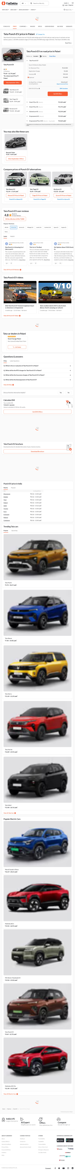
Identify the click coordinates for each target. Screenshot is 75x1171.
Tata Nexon (8, 638)
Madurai (6, 517)
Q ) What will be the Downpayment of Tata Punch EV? (20, 380)
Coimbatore (7, 520)
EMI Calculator (64, 88)
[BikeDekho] (59, 1149)
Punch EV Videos (13, 315)
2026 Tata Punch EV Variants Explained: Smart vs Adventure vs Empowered (19, 307)
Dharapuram (7, 494)
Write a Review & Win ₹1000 (14, 219)
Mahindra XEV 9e (10, 1086)
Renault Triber (10, 152)
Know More (52, 56)
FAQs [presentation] (5, 361)
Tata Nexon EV (10, 189)
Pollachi (6, 503)
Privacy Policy (5, 1147)
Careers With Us (5, 1141)
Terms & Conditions (6, 1144)
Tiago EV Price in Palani (39, 195)
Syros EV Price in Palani (63, 195)
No (68, 392)
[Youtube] (64, 1168)
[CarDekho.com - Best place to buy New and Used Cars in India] (10, 3)
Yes (61, 392)
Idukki (5, 505)
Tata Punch (8, 582)
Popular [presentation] (13, 487)
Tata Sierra (8, 694)
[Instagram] (68, 1168)
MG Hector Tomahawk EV (12, 978)
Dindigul (6, 497)
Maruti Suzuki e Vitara (12, 869)
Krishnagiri (6, 514)
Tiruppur (6, 508)
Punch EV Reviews (14, 269)
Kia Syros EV (58, 189)
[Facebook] (55, 1168)
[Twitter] (59, 1168)
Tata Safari (8, 805)
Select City (68, 9)
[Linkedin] (72, 1168)
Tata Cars (11, 813)
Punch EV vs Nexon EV (15, 199)
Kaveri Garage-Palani (14, 339)
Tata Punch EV (9, 1032)
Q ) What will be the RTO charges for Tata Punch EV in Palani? (23, 370)
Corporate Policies (6, 1149)
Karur (5, 511)
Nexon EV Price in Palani (16, 195)
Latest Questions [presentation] (14, 361)
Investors (4, 1152)
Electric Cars (12, 1094)
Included (35, 56)
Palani (6, 78)
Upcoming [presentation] (14, 530)
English (66, 3)
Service (44, 56)
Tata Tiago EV (34, 189)
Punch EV (6, 26)
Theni (5, 500)
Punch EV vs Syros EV (63, 199)
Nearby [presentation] (6, 487)
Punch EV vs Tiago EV (40, 199)
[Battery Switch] (40, 56)
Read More (68, 43)
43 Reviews (7, 71)
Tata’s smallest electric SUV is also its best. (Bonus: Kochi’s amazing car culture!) (53, 307)
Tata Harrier (8, 749)
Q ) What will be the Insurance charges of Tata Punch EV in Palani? (24, 375)
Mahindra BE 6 (9, 924)
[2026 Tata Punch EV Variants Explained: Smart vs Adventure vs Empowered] (20, 292)
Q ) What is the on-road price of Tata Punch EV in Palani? (21, 366)
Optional (31, 77)
